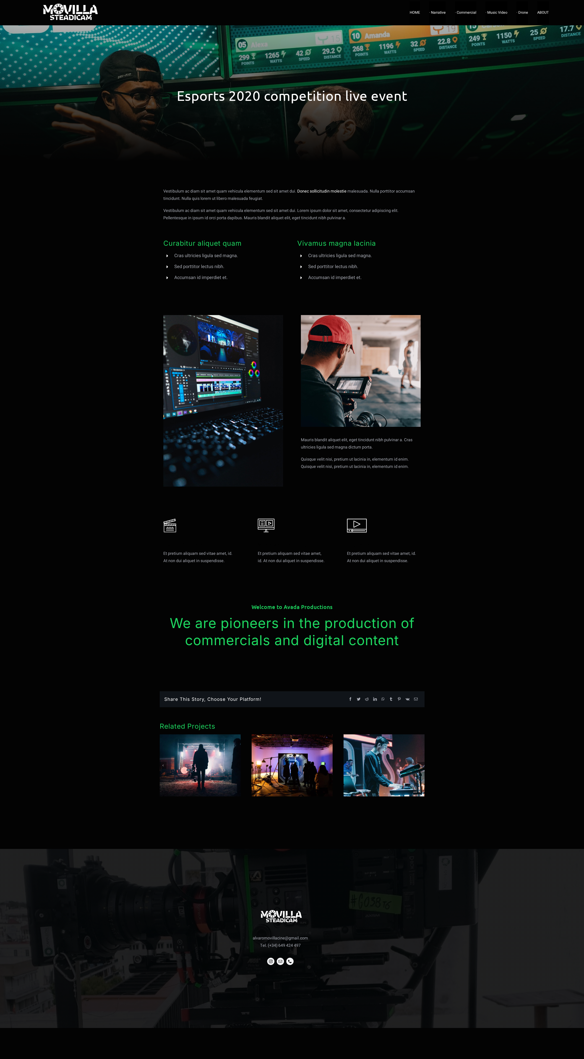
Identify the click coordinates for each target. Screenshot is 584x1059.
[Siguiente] (421, 765)
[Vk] (407, 699)
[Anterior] (163, 765)
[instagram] (270, 961)
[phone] (290, 961)
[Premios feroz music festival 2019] (384, 765)
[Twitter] (359, 699)
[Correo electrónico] (416, 699)
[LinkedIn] (375, 699)
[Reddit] (367, 699)
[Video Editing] (223, 317)
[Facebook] (350, 699)
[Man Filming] (361, 317)
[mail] (280, 961)
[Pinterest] (399, 699)
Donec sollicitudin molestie (322, 191)
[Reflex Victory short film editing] (292, 765)
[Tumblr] (391, 699)
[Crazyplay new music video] (200, 765)
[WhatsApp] (383, 699)
